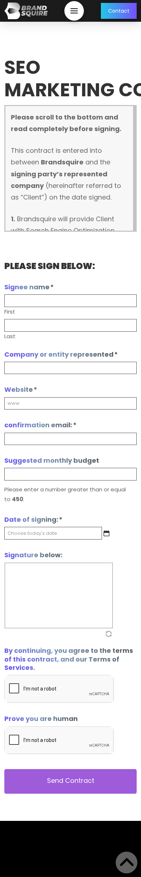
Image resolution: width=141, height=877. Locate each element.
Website (20, 389)
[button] (74, 11)
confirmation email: (40, 425)
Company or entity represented (61, 354)
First (9, 311)
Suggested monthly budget (51, 460)
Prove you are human (41, 718)
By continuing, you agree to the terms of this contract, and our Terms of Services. (68, 659)
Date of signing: (33, 519)
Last (10, 336)
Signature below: (33, 555)
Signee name (29, 287)
